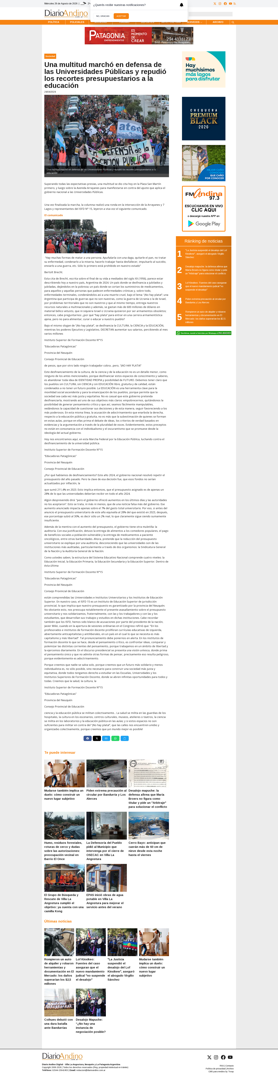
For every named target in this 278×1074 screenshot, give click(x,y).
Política (53, 22)
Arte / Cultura (171, 22)
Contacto (229, 1066)
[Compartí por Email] (106, 738)
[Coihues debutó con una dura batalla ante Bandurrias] (59, 1002)
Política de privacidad (215, 1068)
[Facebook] (225, 3)
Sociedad (100, 22)
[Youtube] (230, 3)
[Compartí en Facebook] (88, 738)
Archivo (218, 22)
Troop (231, 1071)
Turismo (124, 22)
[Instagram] (220, 3)
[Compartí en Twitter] (97, 738)
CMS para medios (217, 1071)
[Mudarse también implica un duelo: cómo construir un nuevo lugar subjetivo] (64, 773)
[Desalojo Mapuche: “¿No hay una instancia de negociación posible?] (91, 1002)
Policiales (77, 22)
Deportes (147, 22)
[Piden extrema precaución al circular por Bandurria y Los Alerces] (106, 773)
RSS (222, 1066)
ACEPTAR (121, 16)
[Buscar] (233, 22)
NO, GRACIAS (102, 16)
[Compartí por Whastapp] (115, 738)
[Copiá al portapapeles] (125, 738)
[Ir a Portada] (66, 14)
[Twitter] (214, 3)
